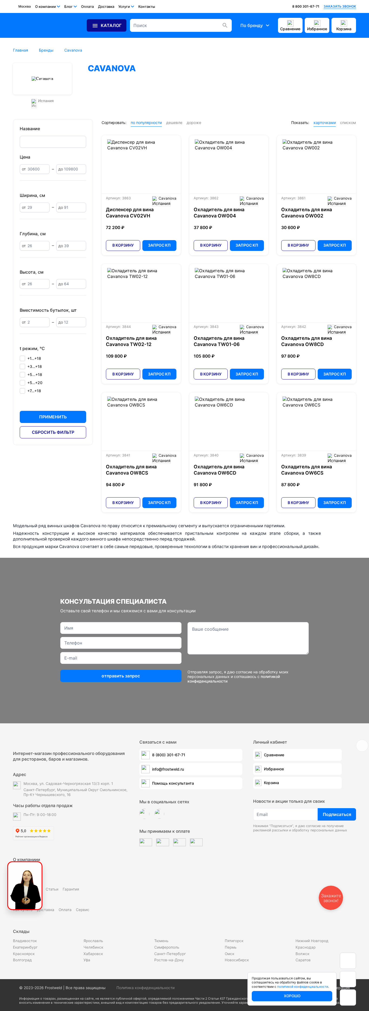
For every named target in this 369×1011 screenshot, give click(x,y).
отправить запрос (121, 676)
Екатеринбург (25, 947)
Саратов (303, 960)
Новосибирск (237, 960)
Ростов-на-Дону (169, 960)
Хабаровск (93, 954)
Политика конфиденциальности (145, 987)
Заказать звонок (340, 6)
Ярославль (93, 941)
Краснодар (306, 947)
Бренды (46, 50)
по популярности (146, 122)
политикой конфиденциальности (302, 987)
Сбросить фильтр (53, 432)
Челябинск (93, 947)
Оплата (87, 6)
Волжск (302, 954)
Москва (24, 6)
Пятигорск (234, 941)
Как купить (23, 910)
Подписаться (337, 814)
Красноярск (24, 954)
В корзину (123, 245)
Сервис (82, 910)
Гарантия (71, 889)
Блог (68, 6)
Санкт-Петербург (170, 954)
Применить (53, 416)
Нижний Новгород (312, 941)
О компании (45, 6)
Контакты (146, 6)
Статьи (52, 889)
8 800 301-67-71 (305, 6)
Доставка (106, 6)
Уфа (86, 960)
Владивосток (25, 941)
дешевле (174, 122)
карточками (325, 122)
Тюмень (161, 941)
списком (348, 122)
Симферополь (166, 947)
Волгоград (22, 960)
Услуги (124, 6)
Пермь (231, 947)
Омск (229, 954)
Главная (20, 50)
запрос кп (159, 245)
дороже (194, 122)
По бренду (251, 25)
